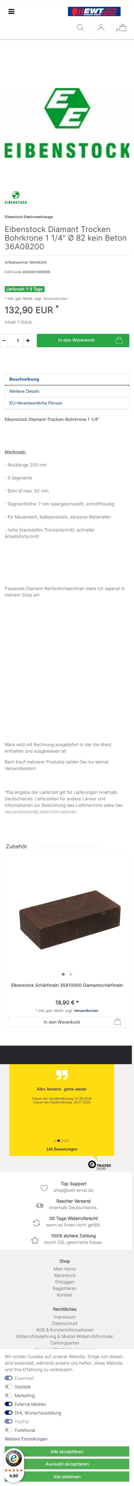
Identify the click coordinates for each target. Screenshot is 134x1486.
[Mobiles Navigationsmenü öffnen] (11, 11)
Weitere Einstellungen (26, 1438)
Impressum (65, 1316)
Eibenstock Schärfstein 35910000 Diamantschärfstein (67, 985)
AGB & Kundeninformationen (64, 1329)
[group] (67, 917)
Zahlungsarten (64, 1342)
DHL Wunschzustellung (38, 1412)
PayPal (22, 1421)
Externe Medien (30, 1404)
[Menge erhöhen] (27, 340)
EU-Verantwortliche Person (35, 402)
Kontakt (64, 1294)
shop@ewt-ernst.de (73, 1190)
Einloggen (64, 1281)
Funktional (25, 1430)
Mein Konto (65, 1268)
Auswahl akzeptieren (67, 1463)
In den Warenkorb (76, 340)
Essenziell (24, 1378)
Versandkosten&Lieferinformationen (41, 811)
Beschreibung (24, 379)
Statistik (23, 1386)
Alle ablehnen (67, 1476)
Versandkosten (55, 298)
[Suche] (82, 28)
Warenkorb (65, 1275)
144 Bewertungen (61, 1149)
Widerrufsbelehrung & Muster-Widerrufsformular (64, 1336)
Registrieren (65, 1288)
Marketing (25, 1395)
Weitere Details (24, 391)
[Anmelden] (101, 29)
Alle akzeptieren (67, 1451)
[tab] (67, 379)
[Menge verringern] (3, 340)
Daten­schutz (65, 1323)
